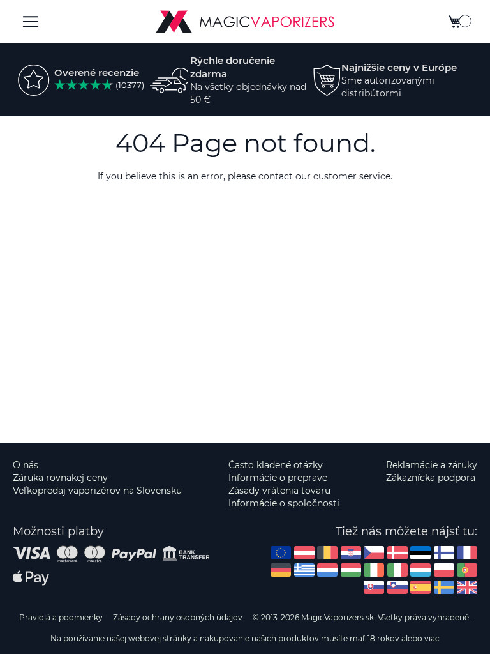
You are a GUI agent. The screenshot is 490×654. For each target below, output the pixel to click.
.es (420, 587)
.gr (304, 570)
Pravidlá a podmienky (61, 617)
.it (397, 570)
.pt (467, 570)
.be (327, 552)
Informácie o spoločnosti (283, 503)
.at (304, 552)
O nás (25, 465)
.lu (420, 570)
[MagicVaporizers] (245, 21)
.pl (444, 570)
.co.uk (467, 587)
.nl (327, 570)
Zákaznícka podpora (430, 477)
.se (444, 587)
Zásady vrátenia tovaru (279, 490)
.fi (444, 552)
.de (281, 570)
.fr (467, 552)
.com (281, 552)
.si (397, 587)
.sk (374, 587)
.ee (420, 552)
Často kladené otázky (275, 465)
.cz (374, 552)
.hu (351, 570)
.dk (397, 552)
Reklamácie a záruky (431, 465)
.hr (351, 552)
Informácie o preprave (277, 477)
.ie (374, 570)
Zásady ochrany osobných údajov (177, 617)
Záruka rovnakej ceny (60, 477)
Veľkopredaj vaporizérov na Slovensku (97, 490)
